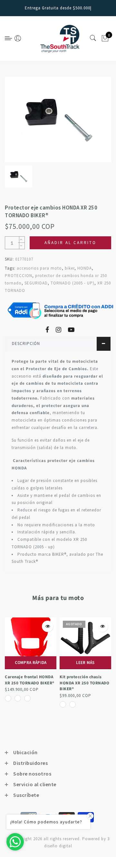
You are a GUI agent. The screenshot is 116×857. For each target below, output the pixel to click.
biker (69, 268)
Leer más (85, 662)
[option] (58, 119)
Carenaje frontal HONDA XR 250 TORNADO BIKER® (29, 680)
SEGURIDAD (36, 283)
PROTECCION (18, 275)
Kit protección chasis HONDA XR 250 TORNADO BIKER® (84, 683)
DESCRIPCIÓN (26, 343)
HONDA (84, 268)
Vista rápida (47, 626)
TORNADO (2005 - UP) (72, 283)
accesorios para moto (39, 268)
